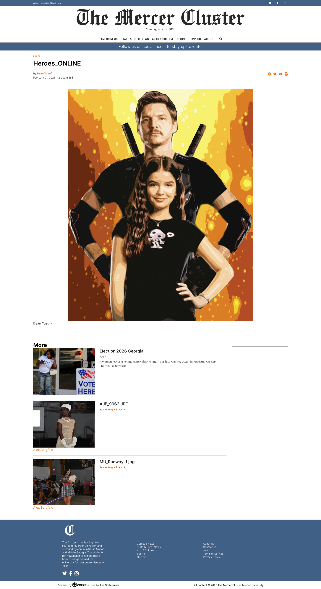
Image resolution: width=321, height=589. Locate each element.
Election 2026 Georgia (122, 351)
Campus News (108, 39)
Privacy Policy (211, 557)
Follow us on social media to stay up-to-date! (161, 46)
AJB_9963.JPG (114, 404)
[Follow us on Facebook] (70, 574)
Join (205, 550)
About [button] (209, 39)
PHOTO (36, 56)
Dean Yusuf (44, 73)
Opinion (195, 39)
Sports (182, 39)
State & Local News (135, 39)
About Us (208, 543)
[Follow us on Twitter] (64, 574)
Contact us (209, 547)
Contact (45, 3)
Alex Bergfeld (43, 450)
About (36, 3)
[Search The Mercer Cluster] (221, 39)
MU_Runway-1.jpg (117, 461)
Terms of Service (213, 553)
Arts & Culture (163, 39)
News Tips (55, 3)
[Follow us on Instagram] (76, 574)
